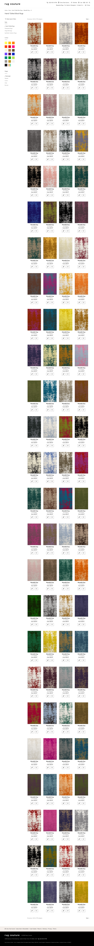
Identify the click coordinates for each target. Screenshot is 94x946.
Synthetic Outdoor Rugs (11, 33)
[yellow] (6, 43)
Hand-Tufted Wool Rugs (17, 10)
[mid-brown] (9, 50)
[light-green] (13, 57)
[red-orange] (6, 46)
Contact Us (80, 5)
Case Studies (33, 928)
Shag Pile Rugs (8, 30)
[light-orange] (9, 43)
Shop (88, 5)
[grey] (6, 61)
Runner (6, 85)
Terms (54, 928)
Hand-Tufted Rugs (10, 26)
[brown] (13, 50)
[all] (9, 65)
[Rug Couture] (12, 2)
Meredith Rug (27, 10)
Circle (6, 80)
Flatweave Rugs (8, 28)
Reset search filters (11, 19)
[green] (9, 57)
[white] (13, 61)
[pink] (13, 46)
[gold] (9, 61)
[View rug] (32, 52)
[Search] (89, 2)
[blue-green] (6, 57)
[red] (9, 46)
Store (10, 10)
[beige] (6, 50)
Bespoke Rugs (60, 5)
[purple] (9, 54)
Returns (39, 928)
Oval (6, 83)
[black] (6, 65)
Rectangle (7, 76)
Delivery (45, 928)
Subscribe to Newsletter (22, 928)
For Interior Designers (70, 5)
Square (6, 78)
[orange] (13, 43)
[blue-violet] (6, 54)
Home (6, 10)
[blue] (13, 54)
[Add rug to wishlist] (36, 52)
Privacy (50, 928)
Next (87, 19)
